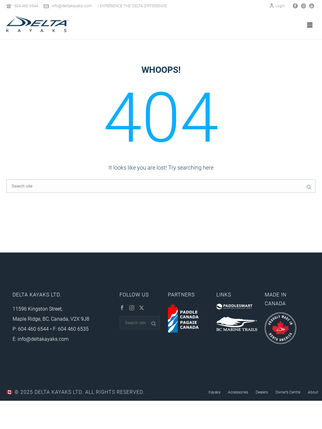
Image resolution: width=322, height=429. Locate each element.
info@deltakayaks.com (72, 5)
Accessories (238, 391)
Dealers (262, 391)
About (313, 391)
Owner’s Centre (287, 391)
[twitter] (141, 308)
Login (280, 5)
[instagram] (131, 308)
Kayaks (214, 391)
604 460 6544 (26, 5)
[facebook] (122, 308)
